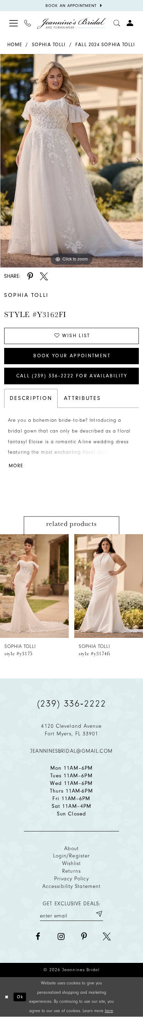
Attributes (82, 398)
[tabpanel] (71, 160)
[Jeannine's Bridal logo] (71, 23)
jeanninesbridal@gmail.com (71, 751)
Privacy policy (71, 878)
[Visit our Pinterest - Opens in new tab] (84, 936)
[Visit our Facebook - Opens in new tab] (38, 936)
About (71, 848)
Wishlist (71, 863)
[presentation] (34, 586)
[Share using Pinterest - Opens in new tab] (30, 276)
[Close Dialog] (6, 997)
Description (31, 398)
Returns (71, 871)
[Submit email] (99, 914)
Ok (20, 996)
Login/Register (71, 856)
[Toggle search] (117, 23)
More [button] (16, 466)
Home (14, 45)
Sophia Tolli (49, 45)
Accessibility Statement (71, 886)
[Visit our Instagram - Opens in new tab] (61, 936)
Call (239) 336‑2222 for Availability (72, 376)
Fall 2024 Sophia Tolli (105, 45)
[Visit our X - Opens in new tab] (107, 936)
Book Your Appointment (71, 356)
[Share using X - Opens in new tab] (44, 276)
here (109, 1010)
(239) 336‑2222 (71, 703)
